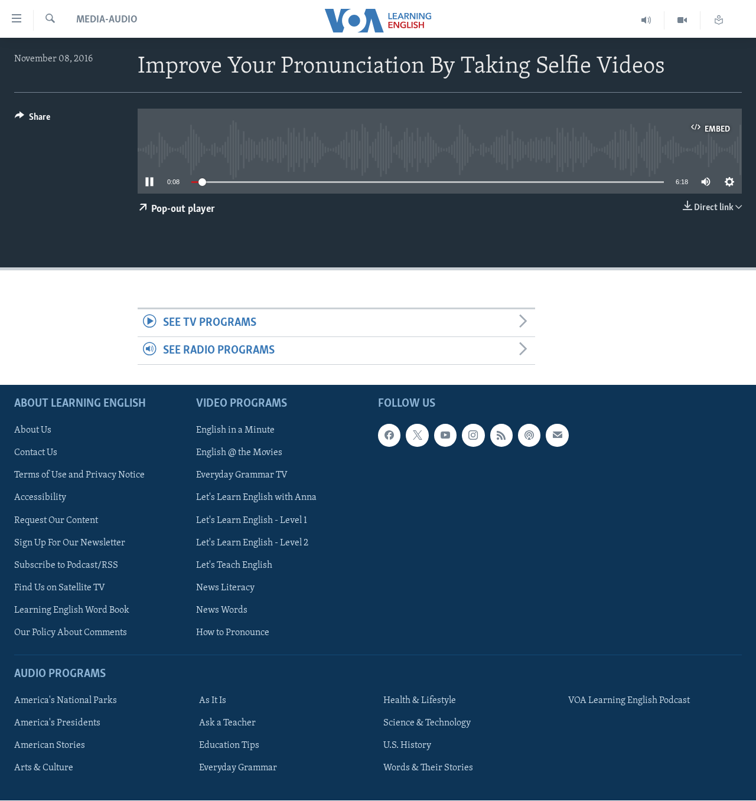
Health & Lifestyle (419, 700)
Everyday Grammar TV (242, 475)
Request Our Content (56, 520)
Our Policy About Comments (70, 632)
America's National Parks (65, 700)
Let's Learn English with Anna (256, 498)
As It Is (212, 700)
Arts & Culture (43, 768)
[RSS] (501, 435)
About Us (32, 431)
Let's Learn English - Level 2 (252, 543)
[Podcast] (529, 435)
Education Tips (229, 745)
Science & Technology (427, 723)
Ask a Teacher (227, 723)
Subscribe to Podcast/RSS (66, 565)
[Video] (682, 20)
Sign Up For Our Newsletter (69, 543)
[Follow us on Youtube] (445, 435)
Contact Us (35, 453)
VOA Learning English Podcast (629, 700)
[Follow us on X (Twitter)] (417, 435)
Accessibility (40, 498)
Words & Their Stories (428, 768)
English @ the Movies (239, 453)
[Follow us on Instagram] (473, 435)
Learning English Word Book (71, 610)
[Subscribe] (557, 435)
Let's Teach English (234, 565)
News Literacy (225, 588)
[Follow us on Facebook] (389, 435)
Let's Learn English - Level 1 (251, 520)
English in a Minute (235, 431)
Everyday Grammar (238, 768)
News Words (221, 610)
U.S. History (407, 745)
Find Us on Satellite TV (59, 588)
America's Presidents (57, 723)
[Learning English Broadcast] (646, 20)
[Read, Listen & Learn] (718, 20)
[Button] (32, 120)
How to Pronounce (232, 632)
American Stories (49, 745)
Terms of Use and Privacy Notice (79, 475)
